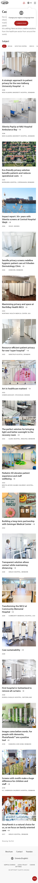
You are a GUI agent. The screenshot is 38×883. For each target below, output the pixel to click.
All (4, 46)
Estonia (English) (21, 858)
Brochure (9, 851)
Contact (19, 851)
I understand (21, 23)
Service (31, 46)
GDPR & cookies (9, 865)
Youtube (29, 851)
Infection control (21, 46)
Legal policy (22, 865)
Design (10, 46)
